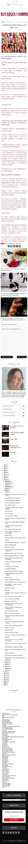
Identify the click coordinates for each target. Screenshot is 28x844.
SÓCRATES (7, 492)
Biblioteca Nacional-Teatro (8, 717)
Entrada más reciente (7, 357)
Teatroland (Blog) (6, 783)
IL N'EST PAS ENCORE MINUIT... (13, 502)
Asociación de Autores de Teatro (9, 714)
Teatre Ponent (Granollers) (8, 778)
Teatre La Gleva (5, 771)
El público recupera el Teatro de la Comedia (15, 537)
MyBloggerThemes (21, 840)
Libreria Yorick (5, 745)
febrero (7, 668)
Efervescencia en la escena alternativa (13, 655)
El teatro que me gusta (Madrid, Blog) (11, 726)
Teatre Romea (5, 779)
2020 (5, 470)
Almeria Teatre (5, 713)
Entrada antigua (22, 357)
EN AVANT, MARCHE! (10, 588)
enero (7, 670)
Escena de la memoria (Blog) (8, 731)
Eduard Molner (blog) (7, 722)
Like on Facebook (7, 409)
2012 (5, 675)
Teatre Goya (5, 770)
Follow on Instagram (9, 415)
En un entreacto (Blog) (7, 729)
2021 (5, 468)
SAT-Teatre (4, 762)
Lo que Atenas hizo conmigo (11, 632)
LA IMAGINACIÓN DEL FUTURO (12, 498)
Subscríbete (14, 820)
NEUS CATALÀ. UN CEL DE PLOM (13, 596)
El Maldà (4, 725)
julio (6, 490)
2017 (5, 476)
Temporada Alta (5, 786)
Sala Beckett (5, 758)
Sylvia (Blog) (5, 765)
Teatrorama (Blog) (6, 784)
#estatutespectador (17, 30)
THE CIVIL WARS (9, 513)
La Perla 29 (4, 743)
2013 (5, 673)
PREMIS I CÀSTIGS (9, 627)
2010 (5, 679)
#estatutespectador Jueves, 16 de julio (14, 553)
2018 (5, 474)
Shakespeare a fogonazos (11, 601)
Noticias (24, 30)
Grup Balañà (5, 738)
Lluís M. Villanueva (7, 58)
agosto (7, 488)
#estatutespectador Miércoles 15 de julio (14, 555)
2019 (5, 472)
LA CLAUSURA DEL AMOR (11, 516)
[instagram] (17, 1)
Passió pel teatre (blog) (7, 749)
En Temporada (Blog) (7, 727)
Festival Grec (5, 734)
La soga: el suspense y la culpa (12, 579)
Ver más (22, 396)
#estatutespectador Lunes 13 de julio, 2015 (15, 582)
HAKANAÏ (7, 590)
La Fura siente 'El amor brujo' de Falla (13, 625)
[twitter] (14, 1)
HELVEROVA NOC (9, 630)
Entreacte (4, 730)
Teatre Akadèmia (6, 769)
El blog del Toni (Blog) (7, 723)
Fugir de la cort (8, 577)
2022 (5, 467)
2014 (5, 672)
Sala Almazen (5, 757)
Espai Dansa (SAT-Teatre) (8, 732)
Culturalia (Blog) (6, 721)
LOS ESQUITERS (9, 511)
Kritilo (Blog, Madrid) (7, 739)
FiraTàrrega (4, 735)
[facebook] (11, 1)
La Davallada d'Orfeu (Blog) (8, 742)
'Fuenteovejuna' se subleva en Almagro (14, 647)
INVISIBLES (13, 452)
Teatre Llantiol (5, 773)
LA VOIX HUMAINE (9, 653)
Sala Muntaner (5, 761)
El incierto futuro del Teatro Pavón (13, 529)
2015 (5, 479)
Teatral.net (4, 767)
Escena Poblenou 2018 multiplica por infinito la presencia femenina (13, 269)
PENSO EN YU (8, 619)
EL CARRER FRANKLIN (10, 568)
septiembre (8, 486)
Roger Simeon (5, 756)
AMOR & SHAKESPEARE (11, 545)
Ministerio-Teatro (6, 747)
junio (6, 660)
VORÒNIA (7, 637)
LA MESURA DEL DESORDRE (12, 566)
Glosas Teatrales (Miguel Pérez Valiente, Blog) (13, 736)
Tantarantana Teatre (7, 766)
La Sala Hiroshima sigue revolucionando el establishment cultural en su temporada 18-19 (13, 319)
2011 (5, 677)
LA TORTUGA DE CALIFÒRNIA (12, 599)
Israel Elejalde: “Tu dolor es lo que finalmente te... (13, 585)
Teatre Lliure (5, 774)
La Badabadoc (5, 740)
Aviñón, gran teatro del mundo (12, 613)
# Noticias (18, 243)
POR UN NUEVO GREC (10, 505)
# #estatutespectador (10, 243)
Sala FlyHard (5, 760)
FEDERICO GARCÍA (9, 547)
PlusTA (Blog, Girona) (7, 751)
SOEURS (7, 540)
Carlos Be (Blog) (6, 720)
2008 (5, 683)
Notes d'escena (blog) (7, 748)
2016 (5, 477)
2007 (5, 684)
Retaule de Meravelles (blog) (8, 755)
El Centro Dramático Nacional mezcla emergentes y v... (13, 608)
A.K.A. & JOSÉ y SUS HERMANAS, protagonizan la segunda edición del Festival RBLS (14, 294)
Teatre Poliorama (6, 776)
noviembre (8, 483)
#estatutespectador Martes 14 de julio (14, 571)
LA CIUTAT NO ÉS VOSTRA (11, 611)
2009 (5, 681)
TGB (3, 787)
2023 (5, 465)
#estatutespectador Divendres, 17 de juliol (15, 542)
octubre (7, 485)
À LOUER (7, 564)
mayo (6, 662)
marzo (7, 666)
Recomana (4, 753)
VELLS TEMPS (14, 439)
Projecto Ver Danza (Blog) (8, 752)
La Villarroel (4, 744)
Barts (3, 716)
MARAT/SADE (8, 535)
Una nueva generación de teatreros (13, 500)
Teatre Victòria (5, 780)
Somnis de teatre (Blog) (7, 764)
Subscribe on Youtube (9, 412)
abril (6, 664)
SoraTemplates (11, 840)
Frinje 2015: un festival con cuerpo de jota (15, 635)
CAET (3, 718)
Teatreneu (4, 782)
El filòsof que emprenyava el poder (13, 561)
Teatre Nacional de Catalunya (9, 775)
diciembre (8, 481)
